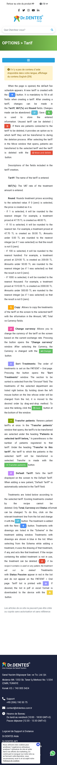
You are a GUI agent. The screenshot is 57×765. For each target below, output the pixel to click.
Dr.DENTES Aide (10, 736)
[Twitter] (23, 10)
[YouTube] (33, 10)
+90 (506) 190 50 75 (17, 702)
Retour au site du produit (19, 3)
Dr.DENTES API (10, 741)
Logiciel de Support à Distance (18, 731)
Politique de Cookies (11, 761)
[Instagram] (28, 10)
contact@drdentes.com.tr (19, 708)
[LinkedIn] (38, 10)
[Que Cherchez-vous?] (52, 30)
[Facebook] (19, 10)
